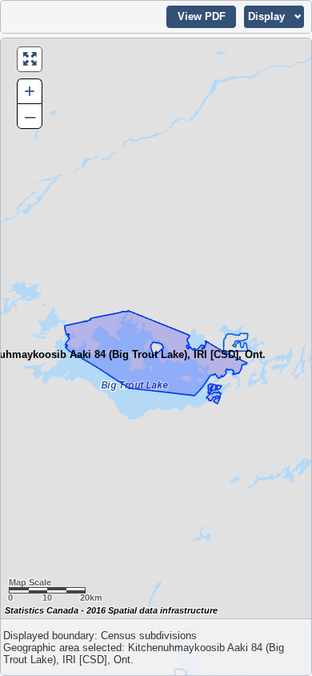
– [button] (30, 116)
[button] (201, 17)
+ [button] (29, 91)
